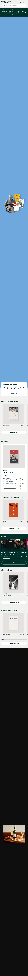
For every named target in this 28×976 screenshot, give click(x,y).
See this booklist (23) (14, 643)
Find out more (14, 393)
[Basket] (21, 2)
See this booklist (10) (14, 432)
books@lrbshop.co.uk (14, 13)
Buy (10, 487)
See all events (14, 563)
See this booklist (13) (14, 528)
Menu (25, 2)
